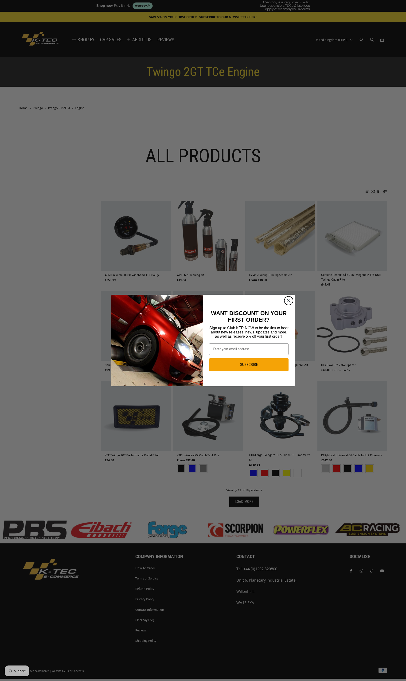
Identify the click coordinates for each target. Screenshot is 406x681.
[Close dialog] (289, 301)
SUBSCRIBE (249, 364)
